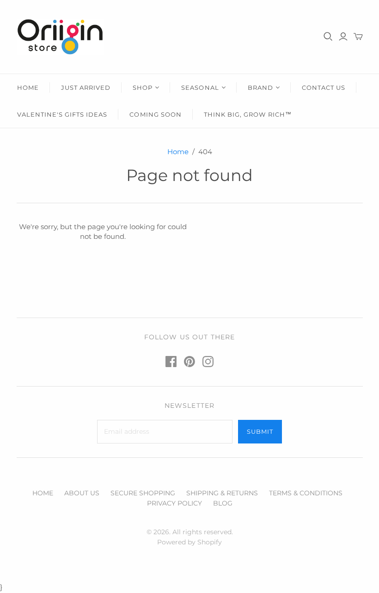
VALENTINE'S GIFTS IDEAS (62, 114)
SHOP (143, 87)
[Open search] (328, 36)
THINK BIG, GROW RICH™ (248, 114)
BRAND (260, 87)
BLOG (222, 503)
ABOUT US (81, 493)
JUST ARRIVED (85, 87)
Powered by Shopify (189, 542)
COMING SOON (155, 114)
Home (178, 151)
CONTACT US (323, 87)
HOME (28, 87)
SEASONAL (200, 87)
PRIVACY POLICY (174, 503)
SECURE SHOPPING (142, 493)
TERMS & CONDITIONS (305, 493)
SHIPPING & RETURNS (222, 493)
